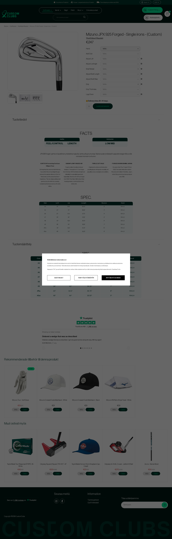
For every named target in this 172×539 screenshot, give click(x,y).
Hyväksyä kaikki (113, 278)
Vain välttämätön (86, 278)
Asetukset (58, 278)
